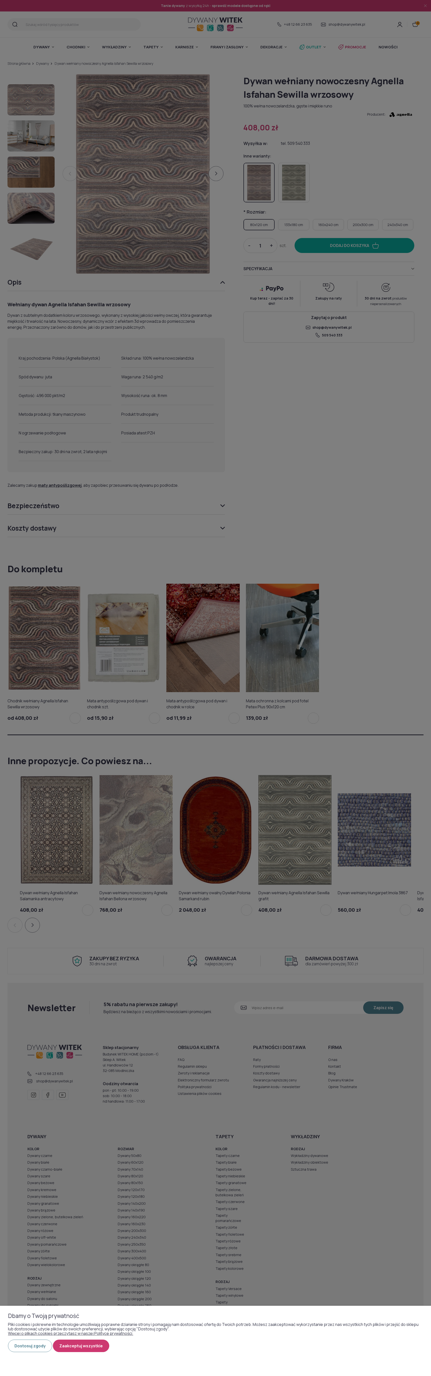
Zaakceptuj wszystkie (81, 1346)
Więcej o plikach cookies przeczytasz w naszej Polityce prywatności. (70, 1333)
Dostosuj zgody (30, 1346)
